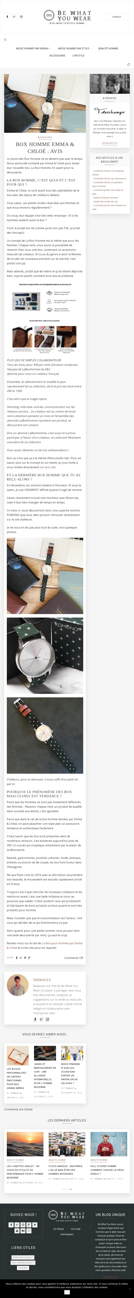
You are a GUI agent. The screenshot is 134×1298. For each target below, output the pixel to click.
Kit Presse (59, 1229)
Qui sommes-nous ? (23, 1262)
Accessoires (57, 55)
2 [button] (65, 1189)
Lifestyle (78, 55)
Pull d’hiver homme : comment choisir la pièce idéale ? (107, 1170)
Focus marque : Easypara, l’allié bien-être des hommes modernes (66, 1170)
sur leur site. (48, 467)
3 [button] (68, 1189)
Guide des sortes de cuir (106, 201)
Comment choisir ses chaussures (110, 178)
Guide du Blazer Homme (106, 197)
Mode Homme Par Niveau (32, 48)
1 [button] (63, 1189)
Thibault (42, 980)
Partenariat (67, 1234)
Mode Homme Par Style (73, 48)
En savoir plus (109, 143)
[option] (17, 1073)
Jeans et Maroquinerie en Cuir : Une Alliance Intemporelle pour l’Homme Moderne (45, 1075)
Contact (116, 17)
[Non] (129, 1289)
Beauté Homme (108, 48)
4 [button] (70, 1189)
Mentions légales (23, 1257)
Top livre (75, 1229)
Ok (67, 1292)
